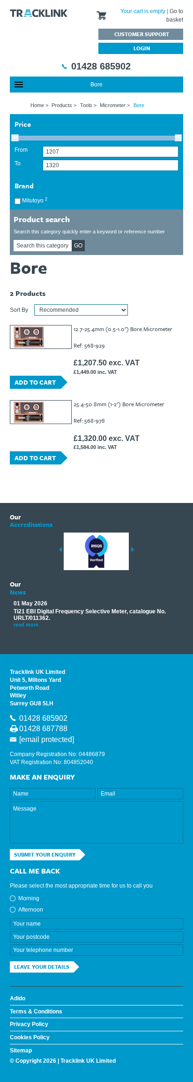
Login (142, 48)
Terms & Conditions (36, 1011)
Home (37, 105)
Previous (60, 549)
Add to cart (35, 382)
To (18, 163)
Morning (28, 898)
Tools (86, 105)
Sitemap (21, 1050)
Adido (17, 998)
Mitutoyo (34, 200)
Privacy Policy (29, 1024)
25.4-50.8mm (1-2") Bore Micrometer (119, 404)
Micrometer (113, 105)
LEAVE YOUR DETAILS (41, 967)
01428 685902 (101, 66)
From (21, 150)
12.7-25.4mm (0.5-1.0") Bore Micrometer (123, 329)
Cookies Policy (30, 1037)
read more (26, 624)
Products (62, 105)
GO (78, 245)
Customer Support (141, 34)
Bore (96, 84)
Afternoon (30, 909)
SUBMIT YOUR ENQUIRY (44, 854)
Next (132, 549)
